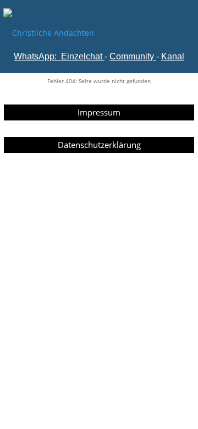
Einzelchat (81, 56)
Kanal (172, 56)
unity (144, 56)
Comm (122, 56)
